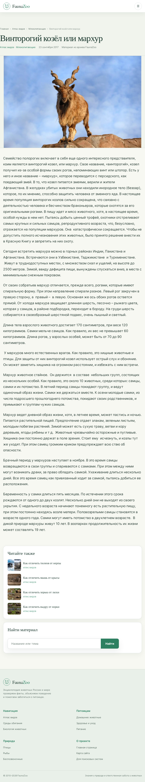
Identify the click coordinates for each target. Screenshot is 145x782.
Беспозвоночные (13, 759)
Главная (4, 28)
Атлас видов (18, 28)
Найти (109, 643)
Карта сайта (83, 753)
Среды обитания (12, 723)
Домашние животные (88, 717)
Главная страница (86, 747)
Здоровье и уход (85, 723)
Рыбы (6, 753)
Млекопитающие (37, 28)
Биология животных (14, 729)
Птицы (7, 747)
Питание (81, 729)
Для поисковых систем (89, 759)
